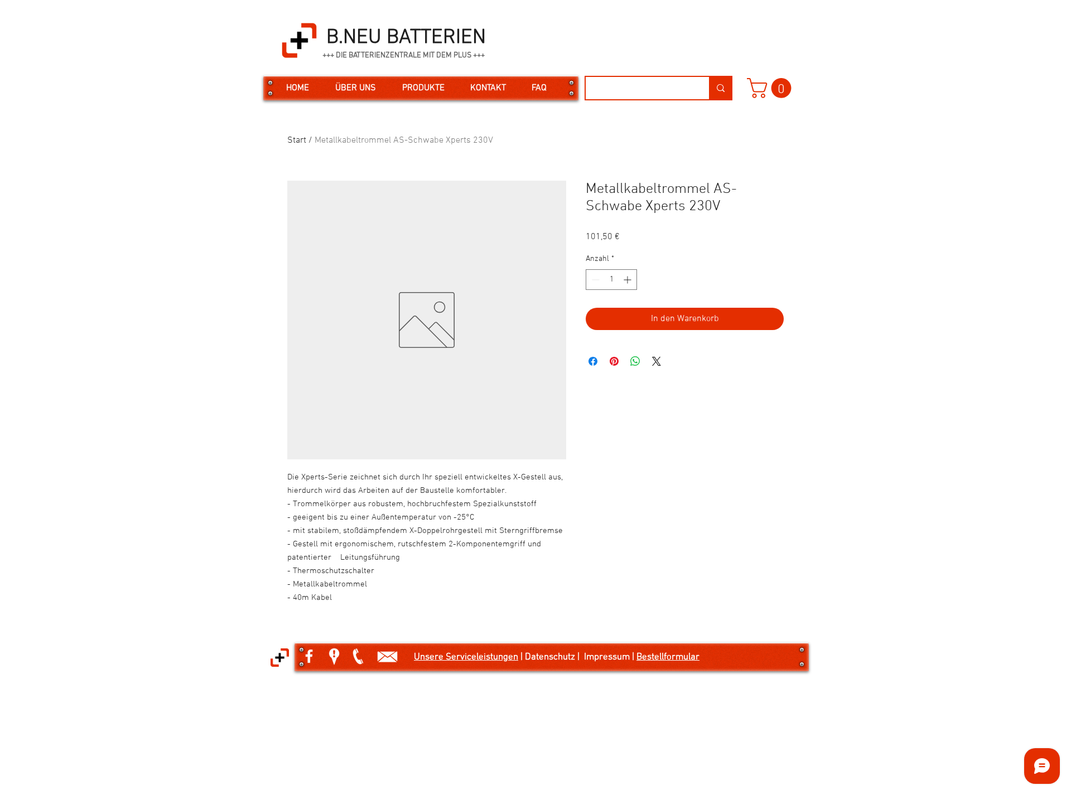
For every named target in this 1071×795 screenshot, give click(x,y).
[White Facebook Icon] (309, 656)
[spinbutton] (611, 279)
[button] (771, 88)
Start (296, 140)
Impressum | (610, 657)
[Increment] (628, 279)
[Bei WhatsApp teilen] (635, 361)
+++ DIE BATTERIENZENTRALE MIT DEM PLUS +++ (403, 55)
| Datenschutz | (551, 657)
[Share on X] (656, 361)
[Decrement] (594, 279)
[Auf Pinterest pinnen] (614, 361)
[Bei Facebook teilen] (593, 361)
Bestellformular (667, 657)
